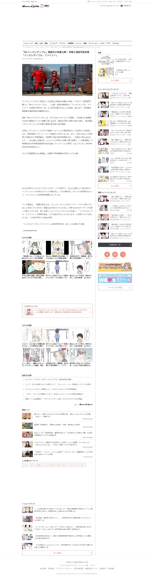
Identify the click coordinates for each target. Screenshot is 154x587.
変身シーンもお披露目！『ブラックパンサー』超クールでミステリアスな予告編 (53, 399)
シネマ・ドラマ (105, 43)
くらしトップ (28, 43)
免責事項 (103, 568)
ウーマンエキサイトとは (68, 565)
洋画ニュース (42, 465)
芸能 (85, 43)
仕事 (36, 43)
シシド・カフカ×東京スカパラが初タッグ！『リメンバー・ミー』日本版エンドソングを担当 (58, 384)
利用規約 (51, 568)
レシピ (98, 1)
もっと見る (57, 553)
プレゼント (120, 1)
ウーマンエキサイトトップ (109, 6)
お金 (41, 43)
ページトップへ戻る (115, 287)
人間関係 (70, 43)
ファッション (93, 43)
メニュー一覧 (128, 1)
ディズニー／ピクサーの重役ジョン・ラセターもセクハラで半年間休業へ (51, 389)
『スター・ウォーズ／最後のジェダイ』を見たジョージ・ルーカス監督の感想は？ (54, 394)
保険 (46, 43)
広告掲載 (111, 568)
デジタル (116, 43)
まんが (110, 1)
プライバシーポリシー (64, 568)
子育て (89, 1)
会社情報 (43, 568)
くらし (93, 1)
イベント (78, 43)
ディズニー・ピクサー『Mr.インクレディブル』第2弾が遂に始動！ (49, 379)
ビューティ (104, 1)
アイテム (62, 43)
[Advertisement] (77, 25)
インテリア (53, 43)
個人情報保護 (78, 568)
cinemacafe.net (38, 58)
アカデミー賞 (54, 465)
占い (115, 1)
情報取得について (91, 568)
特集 (99, 52)
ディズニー (81, 465)
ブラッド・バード (68, 465)
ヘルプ (92, 565)
